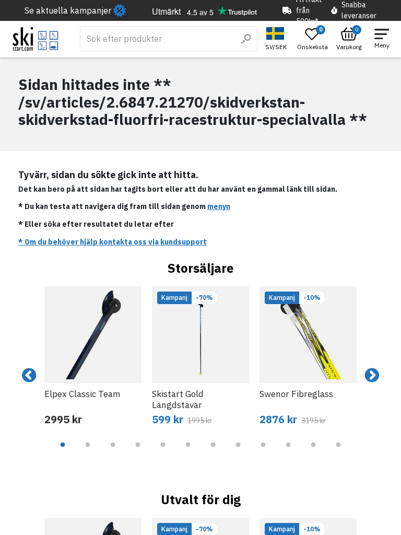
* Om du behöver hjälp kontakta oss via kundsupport (112, 242)
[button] (277, 39)
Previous (29, 375)
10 (288, 452)
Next (371, 375)
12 (338, 452)
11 (313, 452)
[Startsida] (36, 39)
